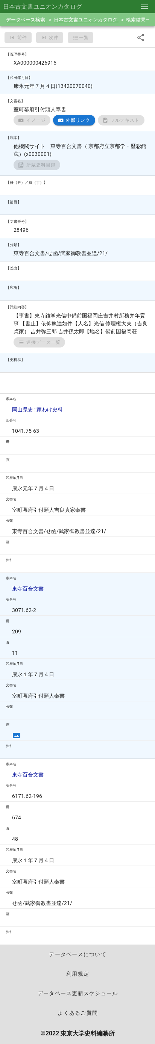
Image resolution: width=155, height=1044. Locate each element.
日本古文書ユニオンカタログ (86, 20)
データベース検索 (26, 20)
